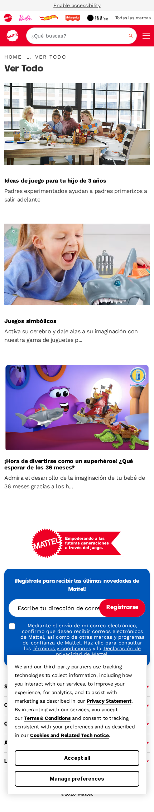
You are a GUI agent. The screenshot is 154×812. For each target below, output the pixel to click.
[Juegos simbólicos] (77, 267)
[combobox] (81, 36)
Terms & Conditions (47, 718)
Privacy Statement (109, 701)
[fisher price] (72, 18)
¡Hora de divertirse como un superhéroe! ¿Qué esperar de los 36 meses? (68, 464)
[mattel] (8, 18)
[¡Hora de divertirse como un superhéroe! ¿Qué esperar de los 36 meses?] (77, 407)
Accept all (77, 758)
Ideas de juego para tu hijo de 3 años (55, 181)
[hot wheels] (48, 18)
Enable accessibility (77, 5)
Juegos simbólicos (30, 321)
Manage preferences (77, 779)
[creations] (97, 18)
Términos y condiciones (62, 648)
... (29, 57)
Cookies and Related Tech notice (69, 735)
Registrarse (122, 608)
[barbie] (25, 18)
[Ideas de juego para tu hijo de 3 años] (77, 126)
